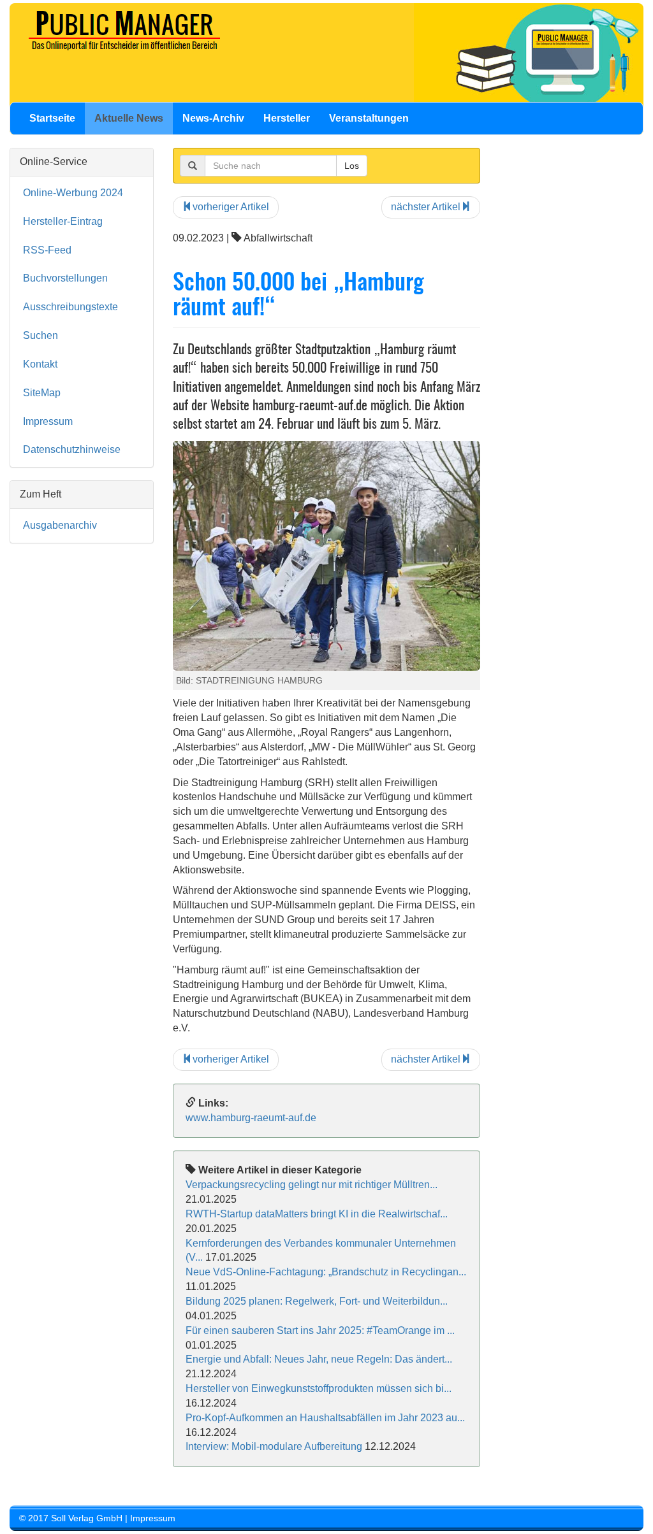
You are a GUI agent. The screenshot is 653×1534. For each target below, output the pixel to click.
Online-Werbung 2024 (73, 192)
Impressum (48, 421)
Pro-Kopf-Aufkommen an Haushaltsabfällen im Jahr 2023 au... (325, 1417)
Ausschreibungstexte (70, 306)
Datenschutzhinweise (72, 449)
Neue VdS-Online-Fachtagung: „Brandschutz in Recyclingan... (326, 1271)
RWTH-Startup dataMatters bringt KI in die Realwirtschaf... (317, 1213)
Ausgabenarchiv (60, 525)
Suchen (40, 335)
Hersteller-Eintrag (63, 221)
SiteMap (42, 392)
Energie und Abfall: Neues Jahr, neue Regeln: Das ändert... (319, 1359)
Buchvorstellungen (65, 278)
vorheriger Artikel (231, 206)
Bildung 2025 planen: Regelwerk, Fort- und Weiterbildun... (317, 1301)
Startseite (52, 118)
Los (351, 166)
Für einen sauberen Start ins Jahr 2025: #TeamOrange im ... (320, 1330)
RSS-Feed (47, 250)
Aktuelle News (128, 118)
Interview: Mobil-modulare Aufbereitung (275, 1446)
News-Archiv (213, 118)
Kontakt (40, 364)
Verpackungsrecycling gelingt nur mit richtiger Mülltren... (311, 1184)
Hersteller (286, 118)
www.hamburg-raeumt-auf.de (251, 1117)
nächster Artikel (425, 206)
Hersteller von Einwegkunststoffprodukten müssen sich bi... (318, 1388)
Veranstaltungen (369, 118)
